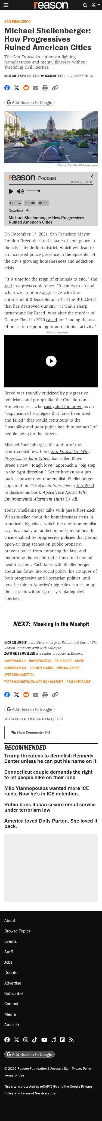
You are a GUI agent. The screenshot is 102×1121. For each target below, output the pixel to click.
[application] (51, 189)
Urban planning (41, 668)
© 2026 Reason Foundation (25, 1068)
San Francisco (17, 21)
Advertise (12, 983)
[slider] (33, 191)
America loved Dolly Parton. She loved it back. (50, 823)
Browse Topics (17, 931)
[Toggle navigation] (6, 5)
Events (10, 941)
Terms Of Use (14, 1075)
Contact (11, 1003)
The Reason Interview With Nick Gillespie (33, 681)
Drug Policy (63, 661)
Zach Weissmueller (48, 76)
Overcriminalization (19, 674)
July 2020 (85, 485)
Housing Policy (15, 668)
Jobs (8, 962)
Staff (8, 951)
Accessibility (59, 1068)
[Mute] (21, 191)
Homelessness (40, 661)
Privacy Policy (81, 1068)
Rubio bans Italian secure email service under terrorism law (49, 807)
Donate (10, 972)
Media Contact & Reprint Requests (33, 719)
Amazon (11, 1024)
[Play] (13, 191)
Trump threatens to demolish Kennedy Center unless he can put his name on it (50, 758)
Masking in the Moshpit (51, 623)
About (9, 920)
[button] (96, 5)
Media (10, 1014)
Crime (79, 661)
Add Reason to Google (31, 102)
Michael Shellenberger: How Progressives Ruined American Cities (46, 220)
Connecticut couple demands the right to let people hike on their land (48, 774)
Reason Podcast (78, 681)
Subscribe (13, 993)
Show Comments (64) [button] (33, 732)
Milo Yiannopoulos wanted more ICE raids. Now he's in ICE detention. (46, 791)
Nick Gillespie (15, 76)
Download (16, 210)
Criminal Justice (68, 668)
